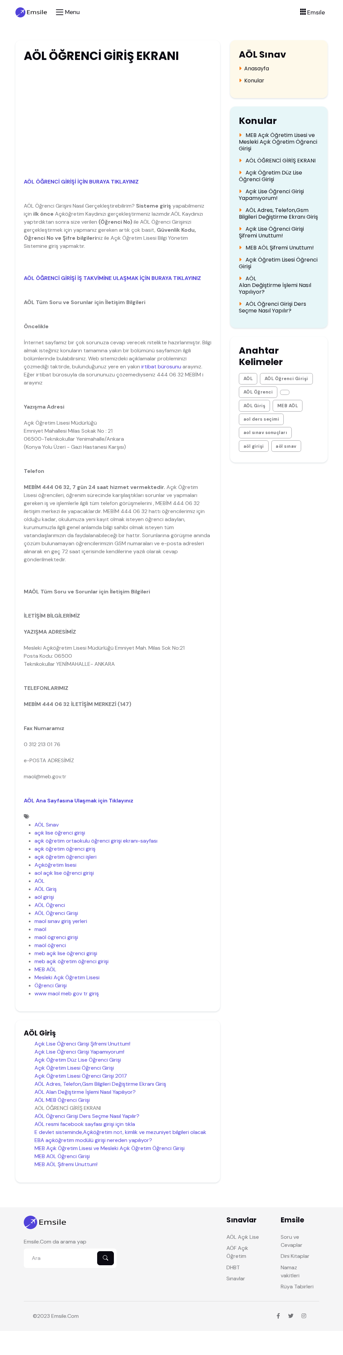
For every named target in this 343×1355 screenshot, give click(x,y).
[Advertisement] (115, 118)
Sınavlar (235, 1278)
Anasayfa (256, 68)
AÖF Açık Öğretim (237, 1252)
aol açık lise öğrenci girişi (64, 872)
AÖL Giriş (46, 889)
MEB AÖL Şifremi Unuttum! (66, 1164)
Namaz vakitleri (290, 1271)
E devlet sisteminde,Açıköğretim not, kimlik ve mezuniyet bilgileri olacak (120, 1132)
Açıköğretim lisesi (55, 864)
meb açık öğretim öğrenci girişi (72, 961)
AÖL (40, 880)
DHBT (233, 1267)
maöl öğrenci (50, 945)
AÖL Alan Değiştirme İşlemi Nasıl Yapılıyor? (85, 1091)
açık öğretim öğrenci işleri (65, 856)
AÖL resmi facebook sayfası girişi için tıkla (85, 1124)
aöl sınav (286, 446)
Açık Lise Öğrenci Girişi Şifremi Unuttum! (82, 1043)
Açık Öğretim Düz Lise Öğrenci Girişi (78, 1059)
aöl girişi (44, 897)
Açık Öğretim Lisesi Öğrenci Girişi (74, 1067)
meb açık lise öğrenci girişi (66, 953)
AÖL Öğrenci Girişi (56, 913)
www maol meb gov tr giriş (67, 993)
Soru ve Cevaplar (291, 1241)
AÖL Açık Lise (242, 1236)
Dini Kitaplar (295, 1256)
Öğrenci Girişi (51, 985)
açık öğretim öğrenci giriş (65, 848)
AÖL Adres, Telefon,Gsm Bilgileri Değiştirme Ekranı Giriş (100, 1083)
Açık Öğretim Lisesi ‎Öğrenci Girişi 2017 (81, 1075)
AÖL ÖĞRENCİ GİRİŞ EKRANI (280, 160)
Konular (254, 80)
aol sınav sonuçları (265, 432)
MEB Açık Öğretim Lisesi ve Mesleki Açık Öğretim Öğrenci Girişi (110, 1148)
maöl (40, 929)
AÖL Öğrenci (50, 905)
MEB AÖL (45, 969)
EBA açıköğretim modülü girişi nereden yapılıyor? (93, 1140)
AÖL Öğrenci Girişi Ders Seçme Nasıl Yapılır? (87, 1116)
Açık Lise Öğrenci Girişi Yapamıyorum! (79, 1051)
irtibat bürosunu (161, 366)
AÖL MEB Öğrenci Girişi (62, 1099)
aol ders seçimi (261, 419)
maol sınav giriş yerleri (61, 921)
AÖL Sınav (47, 824)
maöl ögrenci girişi (56, 937)
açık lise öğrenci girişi (60, 832)
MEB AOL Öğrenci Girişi (62, 1156)
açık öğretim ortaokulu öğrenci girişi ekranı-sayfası (96, 840)
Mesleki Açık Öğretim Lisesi (67, 977)
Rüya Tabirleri (297, 1286)
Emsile (58, 1316)
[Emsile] (31, 12)
